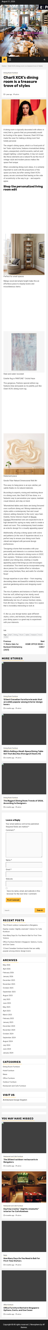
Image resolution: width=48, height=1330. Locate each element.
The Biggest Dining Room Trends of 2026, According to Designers (23, 802)
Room (22, 635)
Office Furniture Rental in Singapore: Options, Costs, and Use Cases (21, 1309)
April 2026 (6, 969)
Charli (10, 635)
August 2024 (8, 1041)
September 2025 (9, 992)
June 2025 (7, 1003)
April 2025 (6, 1011)
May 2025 (6, 1007)
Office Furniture (9, 1078)
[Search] (44, 59)
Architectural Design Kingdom (15, 1100)
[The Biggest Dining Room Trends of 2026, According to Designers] (24, 778)
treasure (34, 635)
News (5, 1074)
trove (40, 635)
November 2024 (9, 1030)
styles (27, 635)
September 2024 (9, 1038)
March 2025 (7, 1015)
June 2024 (7, 1049)
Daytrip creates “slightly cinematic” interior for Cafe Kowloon (21, 1210)
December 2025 (9, 980)
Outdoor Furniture (9, 1082)
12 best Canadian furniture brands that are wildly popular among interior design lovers (23, 702)
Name (9, 860)
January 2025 (8, 1022)
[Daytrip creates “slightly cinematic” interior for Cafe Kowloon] (24, 1187)
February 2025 (8, 1018)
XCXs (6, 637)
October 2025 (8, 988)
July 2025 (6, 999)
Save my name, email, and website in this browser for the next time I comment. (23, 892)
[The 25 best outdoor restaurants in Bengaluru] (24, 1137)
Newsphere (35, 1324)
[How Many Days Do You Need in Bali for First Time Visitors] (24, 1236)
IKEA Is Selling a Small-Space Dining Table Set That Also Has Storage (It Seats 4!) (23, 752)
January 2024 (8, 1053)
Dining (16, 635)
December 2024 (9, 1026)
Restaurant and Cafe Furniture (14, 1086)
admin (17, 94)
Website (9, 879)
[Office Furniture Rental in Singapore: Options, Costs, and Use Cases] (24, 1285)
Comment (10, 830)
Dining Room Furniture (10, 73)
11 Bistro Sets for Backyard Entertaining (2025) (12, 645)
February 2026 (8, 973)
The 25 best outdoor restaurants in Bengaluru (20, 925)
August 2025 (8, 995)
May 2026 (6, 965)
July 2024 (6, 1045)
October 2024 (8, 1034)
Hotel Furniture (8, 1071)
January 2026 (8, 976)
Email (9, 869)
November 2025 (9, 984)
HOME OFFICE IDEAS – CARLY (35, 644)
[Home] (4, 59)
